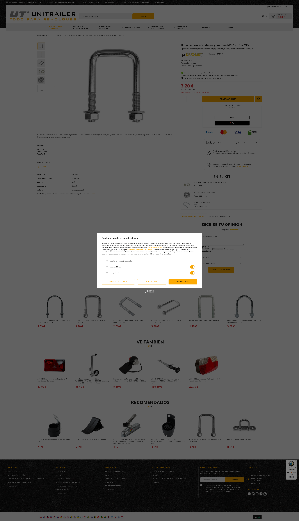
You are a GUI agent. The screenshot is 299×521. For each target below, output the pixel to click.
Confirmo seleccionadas (118, 281)
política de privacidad (155, 248)
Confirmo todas (182, 281)
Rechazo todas (152, 281)
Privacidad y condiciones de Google (139, 250)
